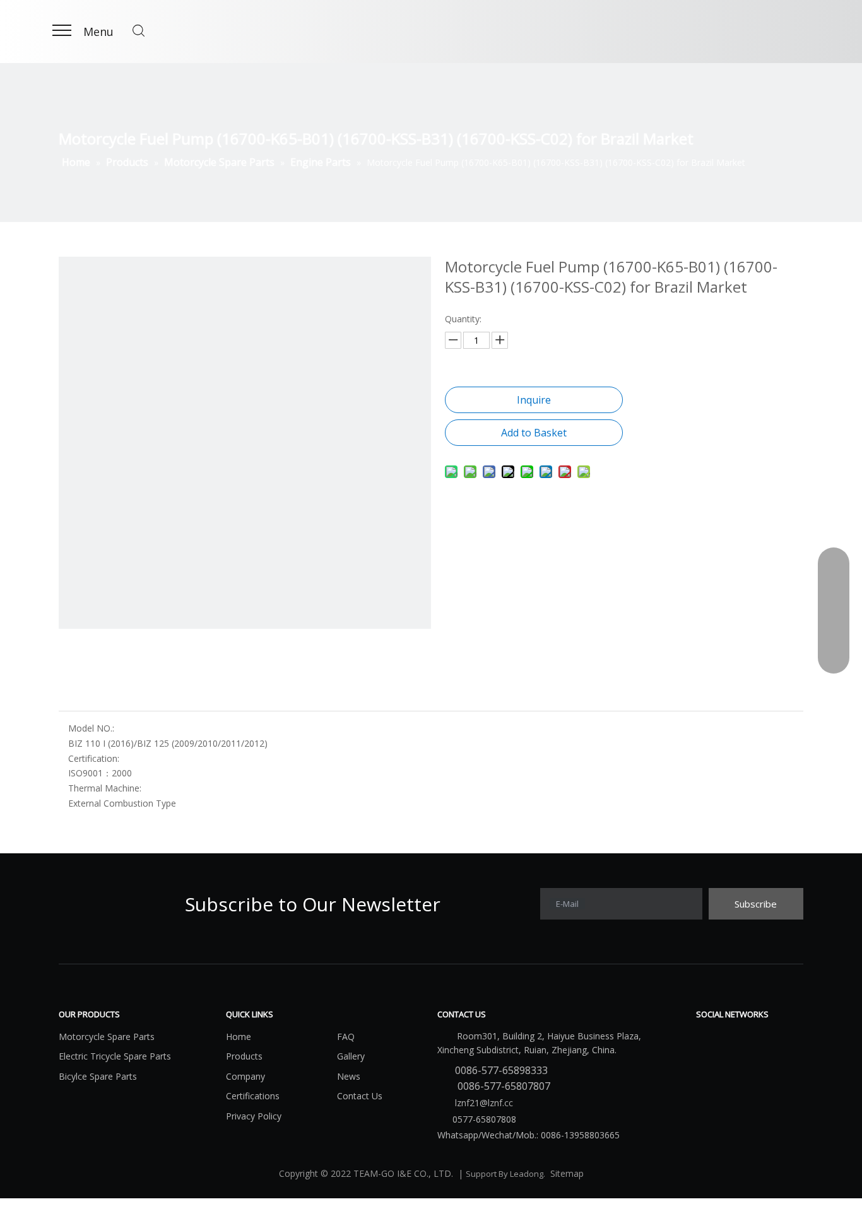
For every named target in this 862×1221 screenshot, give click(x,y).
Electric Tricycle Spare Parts (115, 1056)
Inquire (534, 400)
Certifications (253, 1096)
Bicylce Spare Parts (98, 1076)
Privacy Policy (253, 1116)
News (348, 1076)
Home (238, 1037)
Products (244, 1056)
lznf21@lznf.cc (482, 1103)
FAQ (346, 1037)
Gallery (351, 1056)
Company (245, 1076)
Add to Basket (534, 433)
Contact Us (359, 1096)
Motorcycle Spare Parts (107, 1037)
